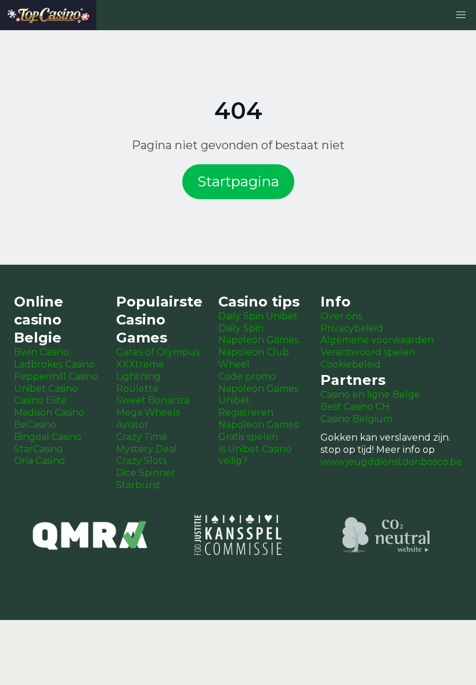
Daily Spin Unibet (258, 316)
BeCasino (35, 424)
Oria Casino (39, 460)
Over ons (341, 316)
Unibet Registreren (245, 406)
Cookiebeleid (350, 364)
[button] (461, 15)
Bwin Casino (41, 352)
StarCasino (38, 449)
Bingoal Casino (47, 436)
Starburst (138, 485)
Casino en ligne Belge (370, 394)
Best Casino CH (355, 406)
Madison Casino (49, 412)
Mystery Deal (146, 449)
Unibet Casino (46, 388)
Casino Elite (40, 400)
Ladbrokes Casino (54, 364)
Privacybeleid (351, 328)
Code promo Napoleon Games (258, 382)
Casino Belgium (356, 418)
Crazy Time (141, 436)
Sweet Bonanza (152, 400)
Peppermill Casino (56, 376)
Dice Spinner (145, 472)
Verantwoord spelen (367, 352)
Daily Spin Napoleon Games (258, 334)
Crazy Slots (141, 460)
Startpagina (238, 181)
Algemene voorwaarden (377, 339)
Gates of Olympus (158, 352)
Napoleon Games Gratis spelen (258, 430)
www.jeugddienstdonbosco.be (391, 461)
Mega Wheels (148, 412)
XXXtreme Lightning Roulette (140, 376)
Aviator (132, 424)
